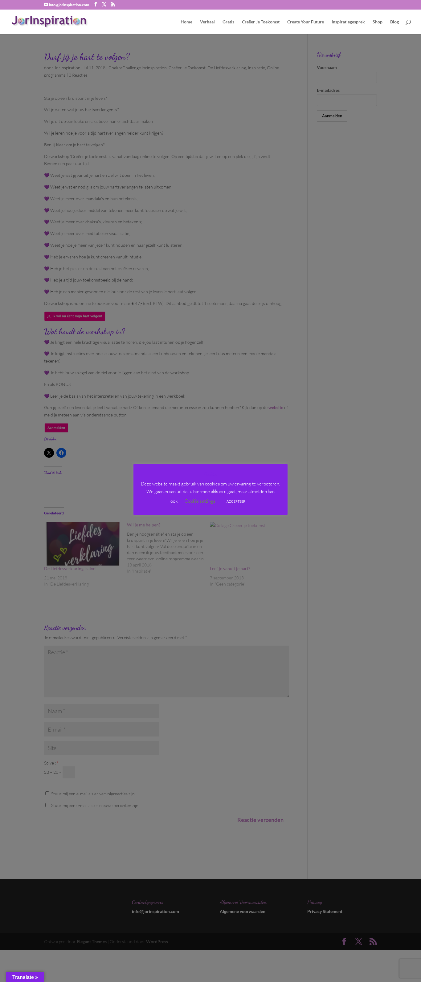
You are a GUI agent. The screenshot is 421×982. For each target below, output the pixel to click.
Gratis (228, 22)
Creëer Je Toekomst (261, 22)
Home (186, 22)
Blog (394, 22)
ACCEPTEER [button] (236, 501)
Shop (377, 22)
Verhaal (207, 22)
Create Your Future (305, 22)
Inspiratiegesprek (348, 22)
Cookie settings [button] (200, 501)
